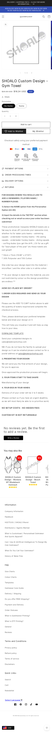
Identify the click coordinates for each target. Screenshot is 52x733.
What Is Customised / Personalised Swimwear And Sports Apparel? (24, 535)
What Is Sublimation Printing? (17, 616)
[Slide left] (20, 73)
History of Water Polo (14, 556)
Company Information (14, 511)
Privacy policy (11, 648)
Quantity (5, 111)
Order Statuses (11, 610)
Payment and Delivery (14, 605)
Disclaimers (10, 664)
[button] (3, 16)
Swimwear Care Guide (14, 588)
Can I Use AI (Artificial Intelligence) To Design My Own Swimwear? (26, 543)
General (8, 627)
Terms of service (12, 659)
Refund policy (11, 653)
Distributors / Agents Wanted (17, 528)
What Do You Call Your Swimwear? (19, 550)
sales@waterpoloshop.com (30, 353)
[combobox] (8, 728)
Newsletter (9, 691)
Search (8, 680)
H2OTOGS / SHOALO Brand (16, 522)
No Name (8, 106)
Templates (9, 582)
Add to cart (26, 124)
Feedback (9, 517)
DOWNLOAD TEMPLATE (12, 333)
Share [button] (7, 97)
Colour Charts (11, 577)
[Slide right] (31, 73)
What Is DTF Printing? (14, 621)
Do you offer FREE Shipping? (17, 599)
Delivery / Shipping (13, 593)
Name (21, 106)
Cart (6, 685)
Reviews (8, 632)
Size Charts (10, 571)
